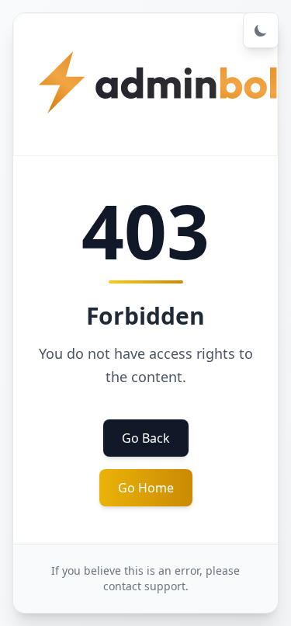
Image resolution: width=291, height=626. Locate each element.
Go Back (146, 438)
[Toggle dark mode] (261, 30)
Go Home (146, 487)
